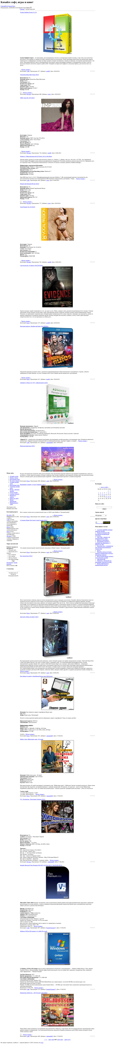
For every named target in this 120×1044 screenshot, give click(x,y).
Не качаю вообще (13, 559)
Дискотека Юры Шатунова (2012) (29, 74)
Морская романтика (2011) (27, 446)
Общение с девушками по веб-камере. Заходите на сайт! (103, 561)
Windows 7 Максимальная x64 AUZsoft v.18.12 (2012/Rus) (36, 156)
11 (100, 494)
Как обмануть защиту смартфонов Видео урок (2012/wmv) (36, 676)
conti (47, 481)
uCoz (42, 1042)
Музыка (9, 536)
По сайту (9, 515)
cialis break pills (101, 559)
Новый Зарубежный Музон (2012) (29, 183)
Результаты (10, 562)
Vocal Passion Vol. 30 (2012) (27, 207)
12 (102, 494)
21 (106, 496)
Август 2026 (104, 487)
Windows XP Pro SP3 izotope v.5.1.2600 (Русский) (33, 931)
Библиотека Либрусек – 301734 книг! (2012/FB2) (33, 993)
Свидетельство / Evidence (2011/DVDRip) (31, 265)
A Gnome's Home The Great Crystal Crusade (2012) (33, 520)
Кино (8, 531)
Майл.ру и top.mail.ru (103, 540)
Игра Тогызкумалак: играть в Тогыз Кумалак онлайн (104, 557)
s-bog (49, 94)
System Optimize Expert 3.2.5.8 (28, 12)
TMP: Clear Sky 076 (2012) (27, 98)
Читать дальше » (26, 69)
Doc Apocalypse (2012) (26, 556)
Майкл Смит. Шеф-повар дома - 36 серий (31, 739)
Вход (13, 6)
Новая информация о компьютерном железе (102, 564)
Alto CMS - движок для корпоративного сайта (102, 537)
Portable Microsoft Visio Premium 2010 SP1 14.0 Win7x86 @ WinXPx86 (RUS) (41, 865)
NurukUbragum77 (51, 928)
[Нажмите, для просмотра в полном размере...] (57, 53)
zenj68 (48, 71)
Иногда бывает (13, 558)
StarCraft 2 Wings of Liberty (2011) (29, 617)
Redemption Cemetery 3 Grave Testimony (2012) (33, 484)
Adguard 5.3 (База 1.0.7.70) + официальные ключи (34, 382)
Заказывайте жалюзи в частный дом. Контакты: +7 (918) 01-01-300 (103, 543)
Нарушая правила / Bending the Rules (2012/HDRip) (34, 326)
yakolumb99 (49, 442)
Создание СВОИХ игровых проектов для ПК (103, 530)
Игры (8, 527)
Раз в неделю (12, 554)
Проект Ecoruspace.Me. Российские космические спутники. (102, 534)
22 (108, 496)
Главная (3, 6)
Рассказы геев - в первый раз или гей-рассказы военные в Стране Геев (104, 547)
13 (104, 494)
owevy (98, 550)
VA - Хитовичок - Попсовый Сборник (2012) (32, 799)
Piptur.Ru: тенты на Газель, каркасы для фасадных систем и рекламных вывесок (104, 553)
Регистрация (8, 6)
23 (110, 496)
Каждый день (12, 550)
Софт (8, 519)
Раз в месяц (12, 556)
